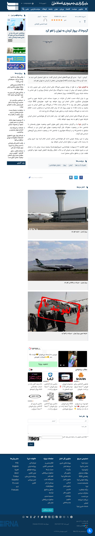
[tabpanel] (16, 30)
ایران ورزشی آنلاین (32, 481)
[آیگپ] (53, 517)
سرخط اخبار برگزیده (67, 468)
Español (15, 479)
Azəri (16, 473)
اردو (17, 486)
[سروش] (45, 517)
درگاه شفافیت (83, 489)
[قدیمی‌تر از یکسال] (58, 210)
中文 (17, 463)
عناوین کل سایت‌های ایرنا (66, 475)
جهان (56, 9)
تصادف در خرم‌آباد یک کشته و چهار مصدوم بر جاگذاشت (16, 130)
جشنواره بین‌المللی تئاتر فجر (47, 501)
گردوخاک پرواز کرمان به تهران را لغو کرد (66, 30)
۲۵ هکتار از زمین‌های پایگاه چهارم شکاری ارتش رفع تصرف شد (15, 87)
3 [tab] (11, 15)
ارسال (31, 444)
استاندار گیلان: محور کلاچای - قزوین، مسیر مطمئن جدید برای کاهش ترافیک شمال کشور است (15, 154)
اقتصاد (68, 9)
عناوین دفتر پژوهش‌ (67, 494)
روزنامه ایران (32, 466)
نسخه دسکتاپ (47, 510)
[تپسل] (30, 348)
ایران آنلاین (32, 473)
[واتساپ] (23, 517)
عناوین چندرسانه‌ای (67, 501)
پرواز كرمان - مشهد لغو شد (79, 232)
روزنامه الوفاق (31, 469)
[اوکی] (30, 517)
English (15, 466)
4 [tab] (9, 15)
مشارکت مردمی (83, 493)
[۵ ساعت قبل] (16, 24)
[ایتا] (49, 517)
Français (15, 490)
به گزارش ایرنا (83, 87)
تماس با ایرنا (84, 466)
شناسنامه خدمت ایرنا (83, 485)
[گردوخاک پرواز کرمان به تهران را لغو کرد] (58, 55)
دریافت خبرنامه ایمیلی (83, 502)
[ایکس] (67, 517)
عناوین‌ (81, 9)
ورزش (62, 9)
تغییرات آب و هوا (80, 165)
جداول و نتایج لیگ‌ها (48, 491)
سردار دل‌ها (49, 469)
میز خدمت (84, 496)
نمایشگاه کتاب (48, 479)
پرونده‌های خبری (65, 463)
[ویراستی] (42, 517)
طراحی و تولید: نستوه (82, 527)
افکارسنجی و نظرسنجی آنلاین (48, 465)
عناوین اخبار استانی (67, 481)
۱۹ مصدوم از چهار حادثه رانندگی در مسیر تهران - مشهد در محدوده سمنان (15, 122)
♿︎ (90, 530)
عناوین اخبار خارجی (67, 488)
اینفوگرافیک (49, 486)
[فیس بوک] (38, 517)
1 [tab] (16, 15)
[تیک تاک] (34, 517)
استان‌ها (45, 17)
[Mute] (64, 365)
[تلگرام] (71, 517)
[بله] (56, 517)
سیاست (74, 9)
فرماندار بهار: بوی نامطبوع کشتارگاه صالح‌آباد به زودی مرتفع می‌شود (15, 137)
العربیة (17, 469)
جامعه (50, 9)
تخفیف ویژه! (43, 364)
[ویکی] (27, 517)
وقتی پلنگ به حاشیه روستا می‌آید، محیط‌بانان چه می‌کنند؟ (15, 79)
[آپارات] (60, 517)
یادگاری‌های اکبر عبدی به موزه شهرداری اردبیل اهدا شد (15, 94)
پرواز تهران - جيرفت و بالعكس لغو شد (75, 283)
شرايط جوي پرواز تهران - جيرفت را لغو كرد (74, 333)
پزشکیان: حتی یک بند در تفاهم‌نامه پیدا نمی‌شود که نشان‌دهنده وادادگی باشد (16, 35)
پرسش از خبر (49, 483)
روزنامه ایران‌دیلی (30, 476)
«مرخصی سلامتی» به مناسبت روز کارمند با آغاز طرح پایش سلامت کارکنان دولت (15, 103)
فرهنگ (44, 9)
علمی (27, 9)
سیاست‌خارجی (35, 9)
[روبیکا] (64, 517)
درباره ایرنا (85, 463)
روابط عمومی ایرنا (82, 479)
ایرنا (69, 3)
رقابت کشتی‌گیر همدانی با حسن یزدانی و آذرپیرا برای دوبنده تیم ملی (15, 145)
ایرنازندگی (32, 463)
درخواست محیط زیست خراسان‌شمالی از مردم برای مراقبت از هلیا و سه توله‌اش (15, 113)
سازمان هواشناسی (54, 165)
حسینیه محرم (49, 496)
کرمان (39, 17)
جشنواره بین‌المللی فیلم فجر (47, 475)
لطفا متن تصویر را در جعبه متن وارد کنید (75, 437)
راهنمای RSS (83, 476)
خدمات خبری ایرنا (82, 506)
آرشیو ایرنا (85, 469)
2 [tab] (14, 15)
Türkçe (16, 476)
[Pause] (60, 365)
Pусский (15, 483)
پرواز (64, 165)
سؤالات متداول (83, 473)
